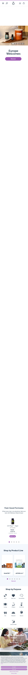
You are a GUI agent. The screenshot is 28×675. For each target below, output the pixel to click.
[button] (13, 43)
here (2, 663)
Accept (14, 667)
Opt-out (14, 669)
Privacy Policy (14, 673)
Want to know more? (14, 671)
